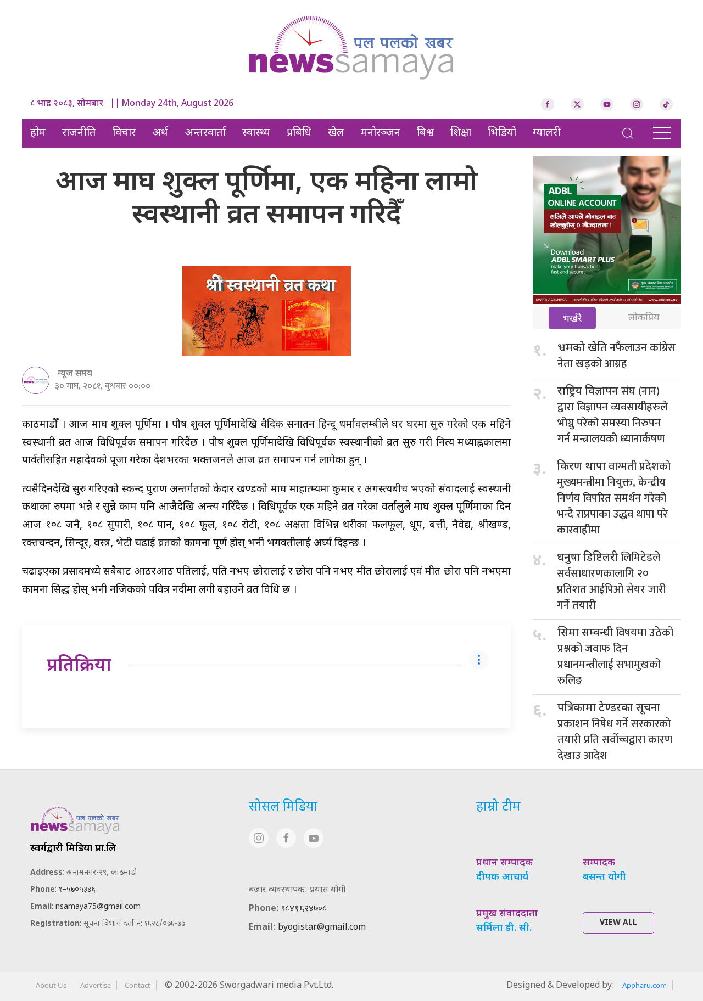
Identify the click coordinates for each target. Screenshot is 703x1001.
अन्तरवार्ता (205, 133)
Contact (137, 985)
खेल (336, 133)
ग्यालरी (547, 133)
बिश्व (425, 133)
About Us (51, 985)
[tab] (572, 319)
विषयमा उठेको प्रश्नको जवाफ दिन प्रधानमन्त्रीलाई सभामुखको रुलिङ (615, 656)
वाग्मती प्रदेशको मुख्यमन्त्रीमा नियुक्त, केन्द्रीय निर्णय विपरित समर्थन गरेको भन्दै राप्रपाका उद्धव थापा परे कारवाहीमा (614, 498)
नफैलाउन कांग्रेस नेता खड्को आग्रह (616, 356)
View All (618, 923)
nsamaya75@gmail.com (98, 907)
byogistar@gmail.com (322, 927)
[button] (627, 133)
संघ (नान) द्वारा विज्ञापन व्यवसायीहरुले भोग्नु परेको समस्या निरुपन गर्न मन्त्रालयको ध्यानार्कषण (612, 415)
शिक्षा (460, 133)
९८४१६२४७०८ (304, 909)
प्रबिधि (299, 133)
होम (38, 133)
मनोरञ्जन (380, 133)
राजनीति (79, 133)
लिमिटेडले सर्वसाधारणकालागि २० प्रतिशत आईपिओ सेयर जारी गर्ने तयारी (611, 581)
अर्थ (160, 133)
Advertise (95, 985)
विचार (124, 133)
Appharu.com (644, 985)
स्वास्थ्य (256, 133)
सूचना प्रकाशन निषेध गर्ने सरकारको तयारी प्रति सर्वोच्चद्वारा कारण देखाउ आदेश (614, 732)
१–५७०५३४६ (77, 890)
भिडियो (502, 133)
